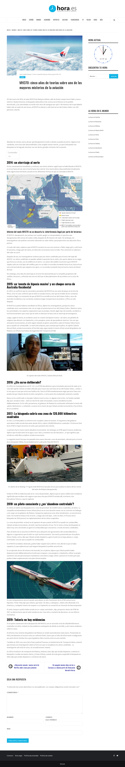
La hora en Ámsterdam (95, 157)
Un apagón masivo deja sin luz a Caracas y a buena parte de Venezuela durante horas (61, 668)
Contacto (10, 756)
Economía (47, 20)
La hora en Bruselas (94, 122)
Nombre (10, 717)
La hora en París (93, 135)
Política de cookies (46, 756)
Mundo (38, 20)
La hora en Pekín (93, 152)
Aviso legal (18, 756)
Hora (95, 20)
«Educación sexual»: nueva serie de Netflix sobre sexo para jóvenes (26, 666)
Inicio (24, 20)
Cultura (65, 20)
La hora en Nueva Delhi (95, 130)
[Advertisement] (44, 126)
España (31, 20)
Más (101, 20)
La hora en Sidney (94, 143)
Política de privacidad (31, 756)
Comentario (12, 692)
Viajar (89, 20)
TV (83, 20)
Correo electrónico (50, 718)
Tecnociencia (75, 20)
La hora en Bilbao (94, 126)
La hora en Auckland (95, 148)
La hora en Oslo (93, 139)
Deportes (56, 20)
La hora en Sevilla (94, 117)
